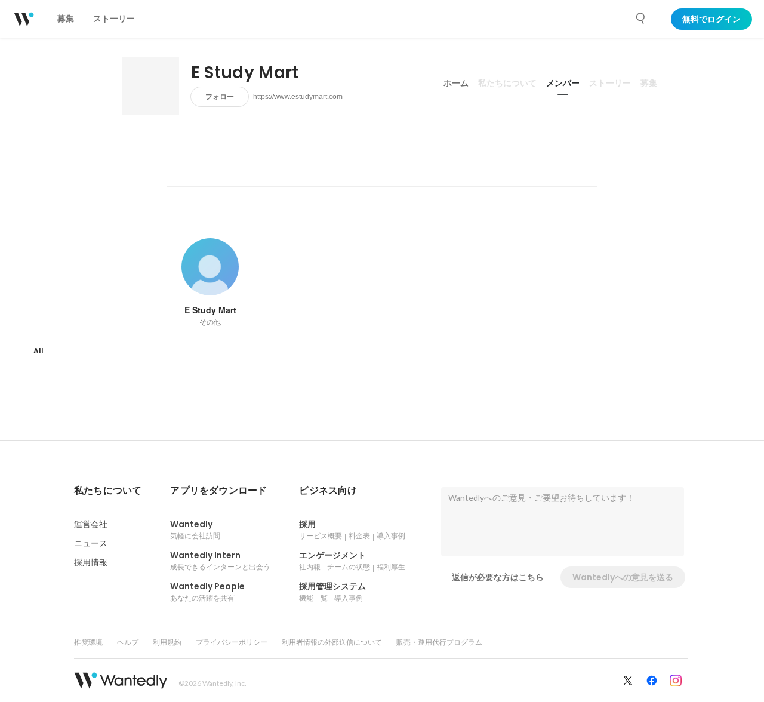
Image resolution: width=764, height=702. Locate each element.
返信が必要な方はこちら (498, 577)
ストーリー (610, 83)
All (38, 351)
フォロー (219, 96)
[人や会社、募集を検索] (641, 18)
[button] (107, 491)
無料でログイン (711, 19)
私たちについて (507, 83)
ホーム (456, 83)
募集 (648, 83)
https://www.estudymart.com (298, 97)
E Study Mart (245, 73)
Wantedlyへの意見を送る (622, 577)
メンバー (563, 83)
